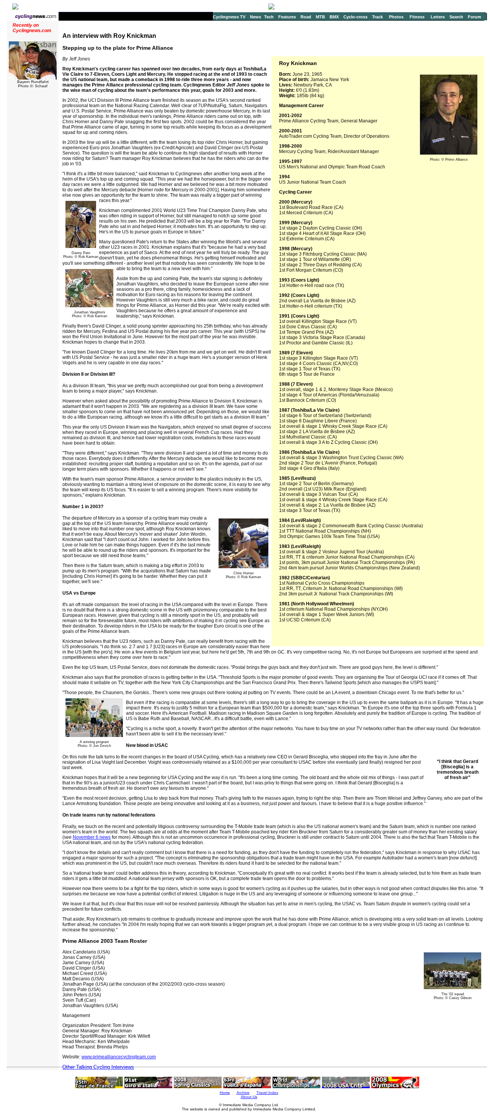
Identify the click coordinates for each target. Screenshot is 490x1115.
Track (377, 17)
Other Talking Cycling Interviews (98, 1067)
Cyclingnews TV (229, 17)
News (255, 17)
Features (287, 17)
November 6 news (92, 837)
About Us (249, 1097)
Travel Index (267, 1093)
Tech (269, 17)
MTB (320, 17)
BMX (334, 17)
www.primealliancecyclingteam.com (119, 1057)
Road (306, 17)
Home (225, 1093)
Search (456, 17)
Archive (243, 1093)
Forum (474, 17)
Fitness (417, 17)
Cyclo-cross (355, 17)
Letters (438, 17)
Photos (396, 17)
